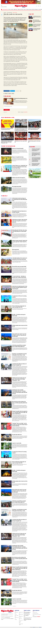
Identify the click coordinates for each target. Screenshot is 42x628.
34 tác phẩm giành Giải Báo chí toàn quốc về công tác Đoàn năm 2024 (36, 29)
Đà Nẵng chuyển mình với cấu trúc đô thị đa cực (19, 326)
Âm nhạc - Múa (21, 620)
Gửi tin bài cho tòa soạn (35, 613)
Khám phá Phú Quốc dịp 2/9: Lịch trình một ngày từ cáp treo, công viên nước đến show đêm (19, 335)
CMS (34, 627)
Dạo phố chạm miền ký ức (17, 434)
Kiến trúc (20, 621)
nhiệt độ (13, 93)
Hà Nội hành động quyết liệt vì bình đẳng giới (34, 141)
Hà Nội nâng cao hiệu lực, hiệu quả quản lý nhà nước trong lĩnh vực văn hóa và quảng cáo (19, 221)
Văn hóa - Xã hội (15, 12)
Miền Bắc (6, 93)
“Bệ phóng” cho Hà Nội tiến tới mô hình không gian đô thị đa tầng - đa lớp (19, 354)
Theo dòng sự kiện (5, 9)
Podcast (24, 9)
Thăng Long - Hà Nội (20, 9)
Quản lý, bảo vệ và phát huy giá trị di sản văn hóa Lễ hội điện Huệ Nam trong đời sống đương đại (19, 287)
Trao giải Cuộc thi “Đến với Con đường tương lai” (19, 296)
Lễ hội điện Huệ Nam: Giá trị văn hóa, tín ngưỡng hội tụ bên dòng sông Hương (19, 259)
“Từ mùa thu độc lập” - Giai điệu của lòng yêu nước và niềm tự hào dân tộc (19, 277)
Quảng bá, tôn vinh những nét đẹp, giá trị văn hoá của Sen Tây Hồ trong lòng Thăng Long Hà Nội (37, 25)
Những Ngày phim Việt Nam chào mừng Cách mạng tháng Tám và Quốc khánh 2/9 (19, 231)
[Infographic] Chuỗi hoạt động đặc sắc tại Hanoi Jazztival (19, 212)
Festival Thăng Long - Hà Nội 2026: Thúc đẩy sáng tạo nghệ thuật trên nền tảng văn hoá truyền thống (19, 166)
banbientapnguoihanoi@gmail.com (28, 617)
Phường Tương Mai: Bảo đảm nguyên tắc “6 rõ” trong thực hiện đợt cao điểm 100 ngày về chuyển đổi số (19, 412)
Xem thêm (14, 606)
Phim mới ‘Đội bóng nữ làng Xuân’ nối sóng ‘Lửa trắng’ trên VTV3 (19, 307)
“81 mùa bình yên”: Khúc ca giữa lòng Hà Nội (21, 141)
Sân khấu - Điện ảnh (29, 9)
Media (19, 622)
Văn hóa (9, 9)
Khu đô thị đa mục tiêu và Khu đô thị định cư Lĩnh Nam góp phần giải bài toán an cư (19, 402)
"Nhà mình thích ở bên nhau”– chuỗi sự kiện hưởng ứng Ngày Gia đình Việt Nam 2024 (37, 21)
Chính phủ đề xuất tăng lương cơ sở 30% (20, 99)
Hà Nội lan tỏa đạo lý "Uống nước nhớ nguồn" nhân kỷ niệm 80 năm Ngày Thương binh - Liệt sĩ (6, 142)
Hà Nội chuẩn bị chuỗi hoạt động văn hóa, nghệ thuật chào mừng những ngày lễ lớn (19, 199)
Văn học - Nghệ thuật (14, 9)
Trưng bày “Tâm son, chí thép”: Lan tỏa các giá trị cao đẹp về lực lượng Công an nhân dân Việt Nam (19, 424)
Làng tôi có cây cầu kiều (16, 443)
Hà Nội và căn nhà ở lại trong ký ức (18, 177)
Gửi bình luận (6, 109)
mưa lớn (10, 93)
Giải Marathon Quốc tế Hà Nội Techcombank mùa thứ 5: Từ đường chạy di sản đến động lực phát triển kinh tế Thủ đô (19, 391)
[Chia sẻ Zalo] (1, 14)
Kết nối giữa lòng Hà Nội (16, 186)
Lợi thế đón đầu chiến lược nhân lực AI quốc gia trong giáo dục (19, 364)
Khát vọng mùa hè (15, 249)
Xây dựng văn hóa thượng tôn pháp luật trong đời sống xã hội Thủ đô (7, 129)
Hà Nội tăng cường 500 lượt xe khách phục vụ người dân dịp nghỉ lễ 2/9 (33, 129)
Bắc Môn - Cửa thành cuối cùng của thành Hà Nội (18, 315)
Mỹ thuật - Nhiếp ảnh (35, 9)
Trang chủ (5, 12)
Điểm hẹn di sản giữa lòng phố (17, 148)
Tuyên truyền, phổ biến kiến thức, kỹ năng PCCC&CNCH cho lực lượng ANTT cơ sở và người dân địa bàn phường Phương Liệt (21, 129)
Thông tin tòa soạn (35, 612)
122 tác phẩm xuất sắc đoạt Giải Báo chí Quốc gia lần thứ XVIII (37, 17)
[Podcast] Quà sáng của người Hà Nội (19, 266)
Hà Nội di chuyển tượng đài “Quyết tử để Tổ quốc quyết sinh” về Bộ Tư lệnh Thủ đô (19, 241)
